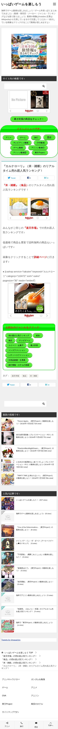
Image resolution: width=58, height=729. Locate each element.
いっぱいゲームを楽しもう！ (32, 500)
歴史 (36, 727)
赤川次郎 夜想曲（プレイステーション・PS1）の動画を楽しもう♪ (34, 436)
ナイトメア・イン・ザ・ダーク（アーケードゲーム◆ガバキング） (34, 542)
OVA (4, 695)
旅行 (21, 726)
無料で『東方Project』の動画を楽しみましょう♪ (34, 624)
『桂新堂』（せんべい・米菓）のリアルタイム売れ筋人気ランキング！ (34, 610)
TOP (19, 652)
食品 (24, 376)
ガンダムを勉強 (38, 679)
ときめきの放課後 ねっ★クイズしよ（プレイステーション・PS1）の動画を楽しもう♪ (35, 465)
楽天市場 (15, 376)
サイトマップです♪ (10, 712)
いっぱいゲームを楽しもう (21, 4)
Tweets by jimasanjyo (10, 640)
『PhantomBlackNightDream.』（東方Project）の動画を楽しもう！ (35, 449)
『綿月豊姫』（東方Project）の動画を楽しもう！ (35, 583)
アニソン (35, 695)
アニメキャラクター (11, 679)
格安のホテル (37, 704)
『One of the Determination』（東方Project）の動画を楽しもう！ (34, 528)
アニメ (34, 687)
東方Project (7, 704)
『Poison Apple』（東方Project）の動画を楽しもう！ (34, 422)
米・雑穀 (33, 376)
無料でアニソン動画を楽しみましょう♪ (35, 595)
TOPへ (50, 725)
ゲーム (5, 687)
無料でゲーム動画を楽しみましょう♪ (34, 513)
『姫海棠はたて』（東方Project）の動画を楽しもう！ (35, 569)
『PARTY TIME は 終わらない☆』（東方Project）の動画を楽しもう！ (35, 477)
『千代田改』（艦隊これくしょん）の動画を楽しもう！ (34, 556)
